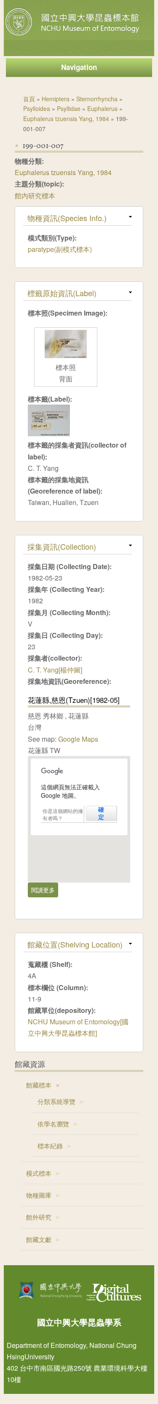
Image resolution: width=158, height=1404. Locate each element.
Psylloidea (36, 108)
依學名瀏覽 (53, 1123)
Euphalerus (102, 108)
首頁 (29, 98)
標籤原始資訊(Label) (61, 292)
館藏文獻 (38, 1239)
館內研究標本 (35, 195)
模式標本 (38, 1173)
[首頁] (73, 35)
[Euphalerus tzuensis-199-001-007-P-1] (66, 355)
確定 (101, 813)
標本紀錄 (50, 1145)
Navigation (79, 67)
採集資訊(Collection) (61, 546)
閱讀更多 (44, 891)
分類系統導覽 (56, 1101)
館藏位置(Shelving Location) (75, 944)
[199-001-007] (49, 433)
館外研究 (38, 1216)
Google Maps (78, 739)
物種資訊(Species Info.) (67, 217)
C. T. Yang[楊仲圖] (55, 670)
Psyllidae (68, 108)
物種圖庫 (38, 1195)
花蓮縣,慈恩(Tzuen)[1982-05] (74, 699)
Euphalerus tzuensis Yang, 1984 (66, 118)
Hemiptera (56, 98)
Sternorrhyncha (97, 98)
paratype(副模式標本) (60, 249)
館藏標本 (38, 1084)
